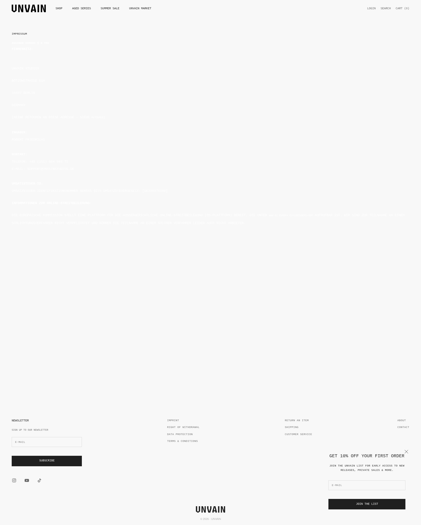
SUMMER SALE (110, 8)
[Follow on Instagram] (14, 480)
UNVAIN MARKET (140, 8)
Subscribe (47, 460)
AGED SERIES (81, 8)
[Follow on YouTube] (26, 480)
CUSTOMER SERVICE (298, 434)
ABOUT (401, 420)
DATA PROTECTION (180, 434)
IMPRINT (173, 420)
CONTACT (403, 427)
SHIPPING (291, 427)
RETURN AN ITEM (297, 420)
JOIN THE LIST (367, 504)
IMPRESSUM (19, 33)
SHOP (59, 8)
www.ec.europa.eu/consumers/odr (291, 215)
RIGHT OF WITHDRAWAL (183, 427)
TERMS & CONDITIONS (182, 441)
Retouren (97, 117)
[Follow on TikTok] (39, 480)
